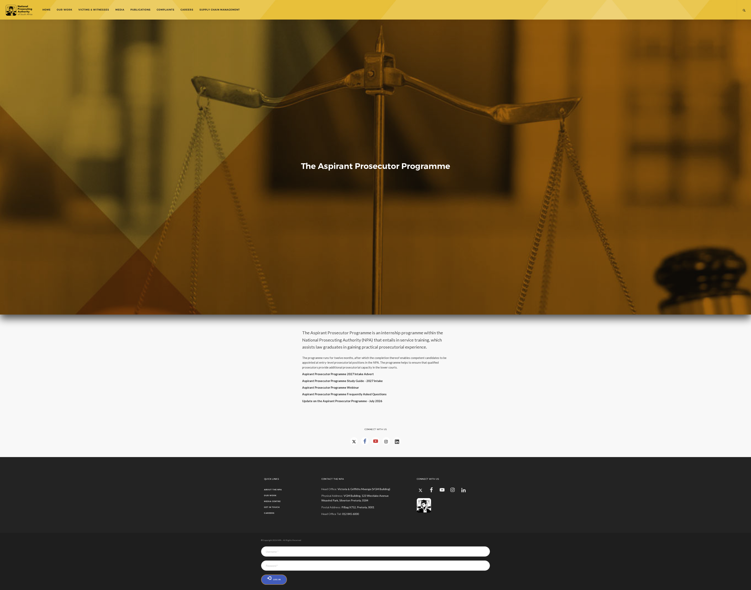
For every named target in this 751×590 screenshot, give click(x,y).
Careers (187, 9)
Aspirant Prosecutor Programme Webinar (330, 387)
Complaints (165, 9)
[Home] (22, 10)
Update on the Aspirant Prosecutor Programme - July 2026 (342, 401)
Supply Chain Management (219, 9)
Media (119, 9)
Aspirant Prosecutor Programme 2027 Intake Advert (338, 374)
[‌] (365, 441)
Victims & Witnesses (93, 9)
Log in (277, 579)
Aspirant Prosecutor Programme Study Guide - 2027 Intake (342, 381)
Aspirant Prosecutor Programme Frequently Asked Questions (344, 394)
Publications (140, 9)
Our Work (64, 9)
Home (46, 9)
